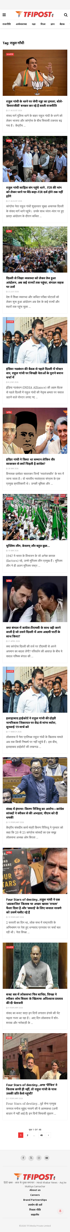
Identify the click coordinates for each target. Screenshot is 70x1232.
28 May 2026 (13, 468)
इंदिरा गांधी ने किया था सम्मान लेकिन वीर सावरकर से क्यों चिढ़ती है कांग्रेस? (30, 461)
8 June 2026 (13, 382)
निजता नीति (35, 1209)
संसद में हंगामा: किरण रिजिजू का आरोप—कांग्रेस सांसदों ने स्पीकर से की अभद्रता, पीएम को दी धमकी (35, 813)
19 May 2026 (13, 550)
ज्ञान (53, 24)
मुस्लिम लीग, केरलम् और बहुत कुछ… (28, 546)
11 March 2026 (15, 732)
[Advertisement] (35, 4)
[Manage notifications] (60, 1211)
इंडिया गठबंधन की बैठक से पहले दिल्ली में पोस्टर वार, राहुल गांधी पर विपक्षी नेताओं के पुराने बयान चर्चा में (34, 373)
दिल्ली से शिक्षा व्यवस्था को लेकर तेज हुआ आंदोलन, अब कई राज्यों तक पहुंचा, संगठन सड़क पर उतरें (35, 282)
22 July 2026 (13, 291)
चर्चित (9, 140)
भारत (9, 762)
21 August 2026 (15, 110)
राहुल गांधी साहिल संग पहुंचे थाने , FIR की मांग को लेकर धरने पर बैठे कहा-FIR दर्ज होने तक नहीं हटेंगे (34, 191)
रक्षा (34, 24)
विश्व (43, 24)
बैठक (62, 24)
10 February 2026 (16, 917)
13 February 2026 (16, 822)
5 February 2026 (15, 1098)
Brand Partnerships (35, 1199)
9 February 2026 (15, 1008)
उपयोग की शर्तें (35, 1204)
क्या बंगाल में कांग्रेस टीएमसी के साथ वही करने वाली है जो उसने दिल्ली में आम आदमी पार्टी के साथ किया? (33, 632)
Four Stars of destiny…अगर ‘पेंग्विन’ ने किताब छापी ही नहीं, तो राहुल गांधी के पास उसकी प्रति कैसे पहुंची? (31, 1089)
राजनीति (7, 24)
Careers (35, 1194)
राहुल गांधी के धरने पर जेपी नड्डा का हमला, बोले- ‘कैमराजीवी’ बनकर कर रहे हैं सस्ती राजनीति (34, 103)
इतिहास (10, 498)
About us (35, 1190)
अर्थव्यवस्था (21, 24)
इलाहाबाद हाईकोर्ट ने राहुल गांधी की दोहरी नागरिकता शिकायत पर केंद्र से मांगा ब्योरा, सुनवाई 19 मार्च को (31, 722)
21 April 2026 (14, 641)
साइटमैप (35, 1214)
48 (41, 1135)
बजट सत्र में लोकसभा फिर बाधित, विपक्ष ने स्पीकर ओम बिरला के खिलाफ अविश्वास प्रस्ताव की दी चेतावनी (34, 998)
